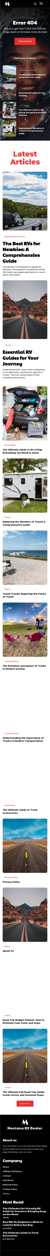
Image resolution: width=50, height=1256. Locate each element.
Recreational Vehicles (28, 70)
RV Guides (7, 1228)
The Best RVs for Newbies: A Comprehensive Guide (32, 76)
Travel (23, 88)
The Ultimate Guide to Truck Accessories (21, 1234)
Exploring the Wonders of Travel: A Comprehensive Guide (31, 131)
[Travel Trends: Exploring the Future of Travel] (25, 557)
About (7, 946)
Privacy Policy (10, 877)
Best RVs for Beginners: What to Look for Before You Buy (23, 1223)
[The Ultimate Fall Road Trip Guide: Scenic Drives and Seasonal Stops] (25, 1056)
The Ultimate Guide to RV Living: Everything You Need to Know (32, 112)
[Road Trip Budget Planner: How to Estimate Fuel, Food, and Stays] (25, 984)
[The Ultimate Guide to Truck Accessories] (25, 774)
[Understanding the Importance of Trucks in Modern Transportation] (25, 702)
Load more (24, 1104)
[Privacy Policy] (25, 846)
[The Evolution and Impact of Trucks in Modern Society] (25, 630)
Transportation (11, 661)
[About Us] (25, 915)
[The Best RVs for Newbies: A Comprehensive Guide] (9, 73)
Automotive (9, 805)
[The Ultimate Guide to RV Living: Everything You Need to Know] (9, 110)
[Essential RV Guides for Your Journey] (9, 92)
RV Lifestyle (25, 105)
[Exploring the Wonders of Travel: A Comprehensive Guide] (9, 128)
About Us (8, 951)
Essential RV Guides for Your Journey (21, 357)
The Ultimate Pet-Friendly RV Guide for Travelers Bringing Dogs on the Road (24, 1211)
